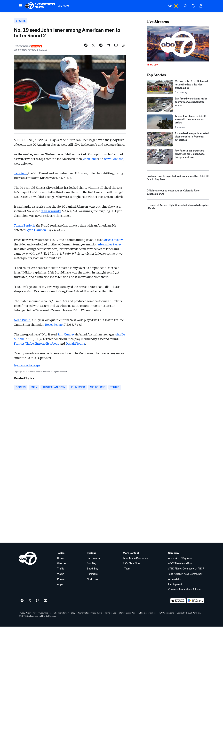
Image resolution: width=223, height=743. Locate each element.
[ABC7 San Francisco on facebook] (22, 600)
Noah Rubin (22, 320)
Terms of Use (110, 613)
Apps (60, 584)
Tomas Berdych (24, 225)
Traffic (60, 568)
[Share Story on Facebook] (86, 45)
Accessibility (175, 579)
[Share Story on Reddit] (101, 45)
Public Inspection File (147, 613)
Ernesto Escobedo (47, 343)
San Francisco (94, 558)
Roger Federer (54, 324)
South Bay (92, 568)
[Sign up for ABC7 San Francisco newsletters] (45, 600)
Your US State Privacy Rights (90, 613)
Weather (61, 563)
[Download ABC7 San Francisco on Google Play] (195, 600)
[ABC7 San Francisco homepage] (40, 5)
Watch (60, 574)
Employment (175, 584)
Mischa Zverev (113, 239)
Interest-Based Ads (127, 613)
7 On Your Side (131, 563)
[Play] (178, 43)
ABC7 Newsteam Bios (180, 563)
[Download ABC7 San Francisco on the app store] (178, 600)
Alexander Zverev (109, 244)
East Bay (91, 563)
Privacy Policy (25, 613)
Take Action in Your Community (185, 574)
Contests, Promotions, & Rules (184, 589)
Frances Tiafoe (24, 343)
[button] (20, 5)
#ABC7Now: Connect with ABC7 (186, 568)
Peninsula (92, 574)
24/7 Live (63, 5)
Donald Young (75, 343)
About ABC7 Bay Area (180, 558)
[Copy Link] (123, 45)
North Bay (92, 579)
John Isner (90, 159)
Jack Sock (20, 173)
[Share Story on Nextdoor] (108, 45)
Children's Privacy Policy (64, 613)
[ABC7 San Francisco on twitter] (30, 600)
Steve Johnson (114, 159)
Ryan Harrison (36, 230)
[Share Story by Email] (116, 45)
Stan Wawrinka (51, 211)
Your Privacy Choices (42, 613)
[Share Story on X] (93, 45)
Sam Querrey (66, 334)
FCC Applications (166, 613)
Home (60, 558)
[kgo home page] (28, 558)
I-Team (126, 568)
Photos (61, 579)
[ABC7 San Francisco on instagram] (37, 600)
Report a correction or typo (27, 365)
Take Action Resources (135, 558)
